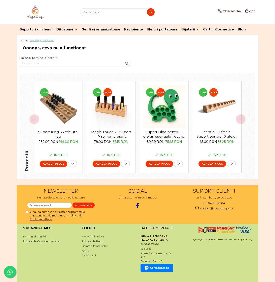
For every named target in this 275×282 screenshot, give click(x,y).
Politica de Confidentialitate (41, 241)
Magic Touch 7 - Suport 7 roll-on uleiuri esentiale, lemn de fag (111, 134)
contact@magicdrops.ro (216, 208)
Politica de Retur (92, 241)
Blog (242, 29)
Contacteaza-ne (159, 267)
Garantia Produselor (95, 246)
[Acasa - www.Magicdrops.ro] (40, 12)
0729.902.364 (216, 203)
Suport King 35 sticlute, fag (58, 134)
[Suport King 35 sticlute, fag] (58, 106)
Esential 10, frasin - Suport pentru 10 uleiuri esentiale (217, 134)
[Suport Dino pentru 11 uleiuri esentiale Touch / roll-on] (164, 106)
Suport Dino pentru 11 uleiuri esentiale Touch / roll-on (164, 134)
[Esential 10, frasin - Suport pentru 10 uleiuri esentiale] (217, 106)
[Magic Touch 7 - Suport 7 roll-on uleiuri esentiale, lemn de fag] (111, 106)
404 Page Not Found (42, 40)
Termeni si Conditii (35, 236)
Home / (24, 40)
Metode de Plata (93, 236)
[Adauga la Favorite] (72, 164)
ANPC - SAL (89, 255)
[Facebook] (137, 205)
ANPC (85, 250)
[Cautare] (151, 12)
